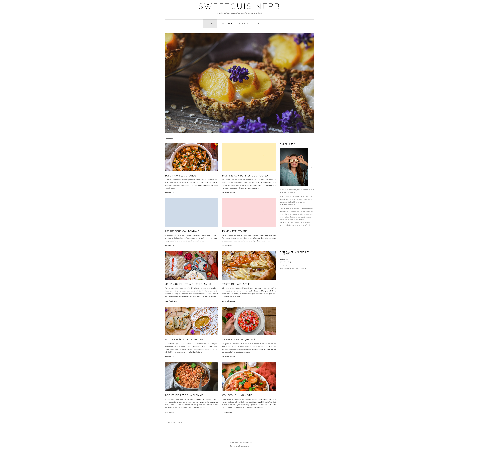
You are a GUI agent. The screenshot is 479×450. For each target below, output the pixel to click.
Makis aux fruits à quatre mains (188, 284)
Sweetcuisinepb (239, 6)
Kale (231, 446)
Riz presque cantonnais (182, 231)
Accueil (210, 23)
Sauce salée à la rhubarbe (184, 339)
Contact (260, 23)
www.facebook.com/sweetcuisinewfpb (293, 269)
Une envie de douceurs (228, 192)
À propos (243, 23)
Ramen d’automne (235, 231)
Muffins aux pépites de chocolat (246, 175)
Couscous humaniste (237, 395)
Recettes (226, 23)
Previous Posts (175, 423)
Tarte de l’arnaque (236, 284)
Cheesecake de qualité (238, 339)
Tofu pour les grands (180, 175)
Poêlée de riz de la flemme (184, 395)
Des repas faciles (169, 192)
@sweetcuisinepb (286, 262)
